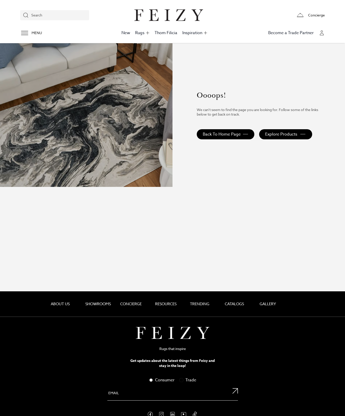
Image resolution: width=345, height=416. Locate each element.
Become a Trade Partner (291, 33)
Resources (166, 303)
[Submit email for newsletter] (232, 393)
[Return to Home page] (172, 333)
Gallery (268, 303)
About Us (60, 303)
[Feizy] (168, 15)
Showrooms (98, 303)
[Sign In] (322, 33)
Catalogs (234, 303)
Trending (199, 303)
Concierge (131, 303)
